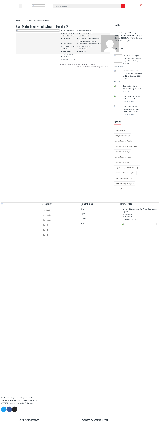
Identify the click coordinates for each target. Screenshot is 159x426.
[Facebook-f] (9, 409)
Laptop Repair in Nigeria (123, 162)
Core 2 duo (47, 220)
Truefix (117, 173)
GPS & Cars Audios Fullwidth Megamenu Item (93, 67)
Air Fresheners (68, 54)
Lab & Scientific (84, 36)
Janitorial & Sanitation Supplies (89, 38)
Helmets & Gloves (69, 46)
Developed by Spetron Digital (94, 420)
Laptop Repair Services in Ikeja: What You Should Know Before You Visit (131, 109)
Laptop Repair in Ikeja (122, 151)
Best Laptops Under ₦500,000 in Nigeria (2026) (132, 87)
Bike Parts (66, 49)
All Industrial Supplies (86, 33)
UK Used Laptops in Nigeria (124, 183)
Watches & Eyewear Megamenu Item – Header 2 (77, 64)
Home (18, 20)
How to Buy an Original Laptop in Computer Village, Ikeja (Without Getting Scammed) (132, 59)
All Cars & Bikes (68, 33)
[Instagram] (14, 409)
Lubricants (66, 38)
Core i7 (45, 235)
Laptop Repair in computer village (126, 146)
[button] (20, 6)
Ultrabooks (47, 215)
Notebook (46, 210)
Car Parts (66, 57)
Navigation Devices (85, 46)
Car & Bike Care (68, 36)
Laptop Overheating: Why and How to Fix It (132, 97)
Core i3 (45, 225)
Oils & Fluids (83, 49)
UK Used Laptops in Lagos (124, 178)
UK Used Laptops (129, 173)
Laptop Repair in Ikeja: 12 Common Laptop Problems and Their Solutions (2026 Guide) (132, 75)
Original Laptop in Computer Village (127, 167)
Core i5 (45, 230)
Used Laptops (119, 189)
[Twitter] (3, 409)
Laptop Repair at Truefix (123, 141)
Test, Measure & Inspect (87, 41)
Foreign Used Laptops (122, 136)
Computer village (120, 130)
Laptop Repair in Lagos (123, 157)
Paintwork (82, 51)
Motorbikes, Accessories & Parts (90, 44)
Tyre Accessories (69, 59)
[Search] (123, 6)
